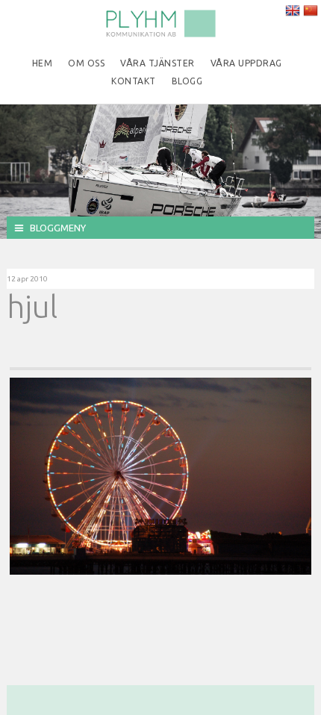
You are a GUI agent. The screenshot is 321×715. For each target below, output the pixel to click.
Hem (42, 63)
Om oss (86, 63)
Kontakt (133, 81)
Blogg (187, 81)
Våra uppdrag (246, 63)
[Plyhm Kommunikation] (160, 34)
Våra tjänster (157, 63)
